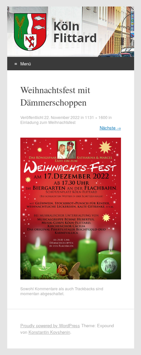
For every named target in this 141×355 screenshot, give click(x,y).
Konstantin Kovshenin (49, 332)
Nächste (110, 128)
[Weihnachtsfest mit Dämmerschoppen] (70, 278)
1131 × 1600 (96, 117)
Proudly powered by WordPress (50, 325)
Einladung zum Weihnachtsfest (47, 122)
